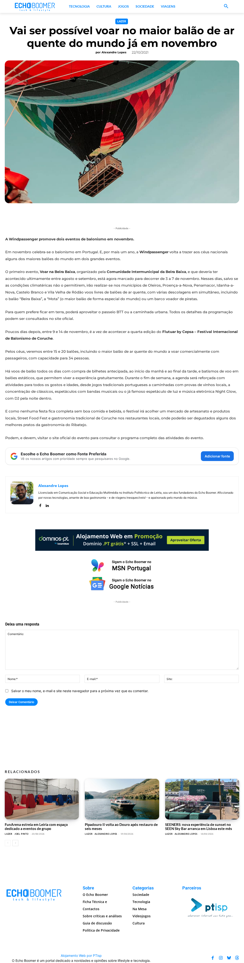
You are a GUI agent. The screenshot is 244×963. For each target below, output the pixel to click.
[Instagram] (221, 958)
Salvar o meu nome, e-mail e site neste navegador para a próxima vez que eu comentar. (79, 691)
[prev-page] (8, 843)
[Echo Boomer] (35, 6)
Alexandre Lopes (114, 52)
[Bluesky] (229, 958)
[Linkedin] (47, 504)
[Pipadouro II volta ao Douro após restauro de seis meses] (122, 799)
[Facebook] (40, 504)
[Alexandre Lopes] (21, 495)
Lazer (121, 21)
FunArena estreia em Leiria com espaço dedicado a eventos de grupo (36, 826)
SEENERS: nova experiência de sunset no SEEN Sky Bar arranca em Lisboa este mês (198, 826)
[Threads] (237, 958)
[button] (226, 6)
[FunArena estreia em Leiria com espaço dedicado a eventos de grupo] (42, 799)
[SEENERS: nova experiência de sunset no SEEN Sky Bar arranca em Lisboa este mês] (202, 799)
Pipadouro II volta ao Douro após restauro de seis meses (121, 826)
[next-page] (15, 843)
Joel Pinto (22, 834)
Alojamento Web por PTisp (81, 955)
